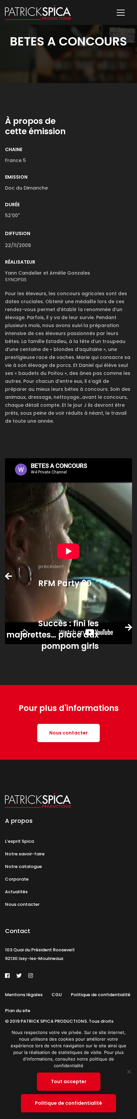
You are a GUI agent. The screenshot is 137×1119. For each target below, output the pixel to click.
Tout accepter (68, 1081)
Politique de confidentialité (68, 1103)
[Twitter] (19, 975)
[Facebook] (7, 975)
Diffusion (17, 233)
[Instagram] (31, 975)
